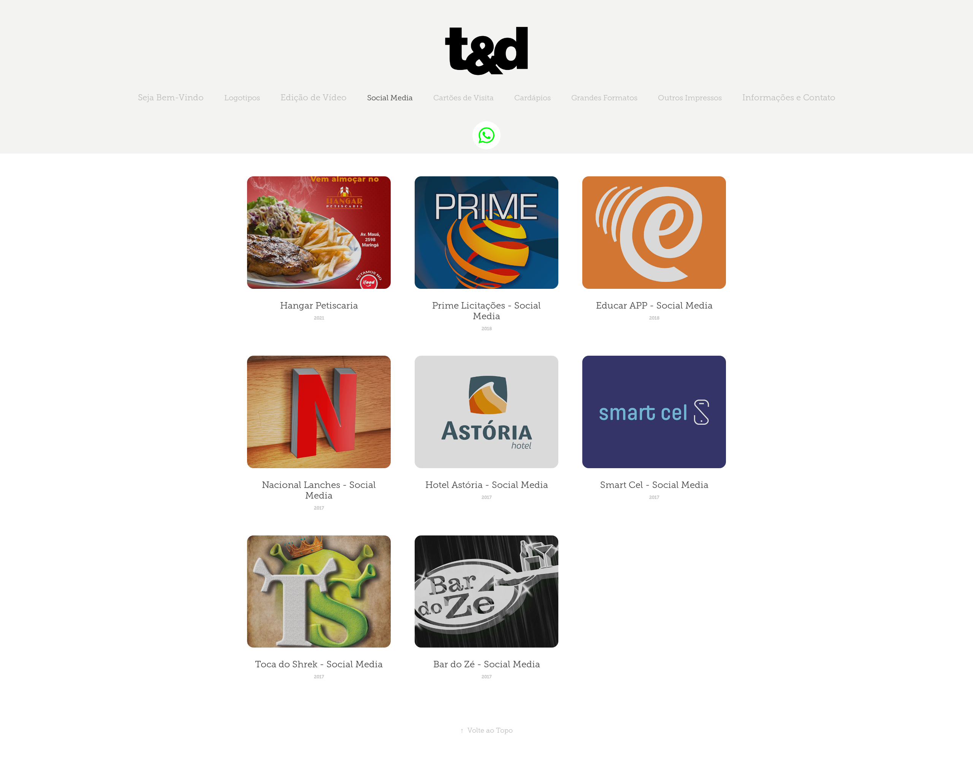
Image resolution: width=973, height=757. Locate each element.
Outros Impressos (690, 97)
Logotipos (242, 97)
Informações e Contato (788, 97)
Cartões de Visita (463, 97)
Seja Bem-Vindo (171, 97)
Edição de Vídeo (313, 97)
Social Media (390, 97)
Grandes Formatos (604, 97)
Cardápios (532, 97)
